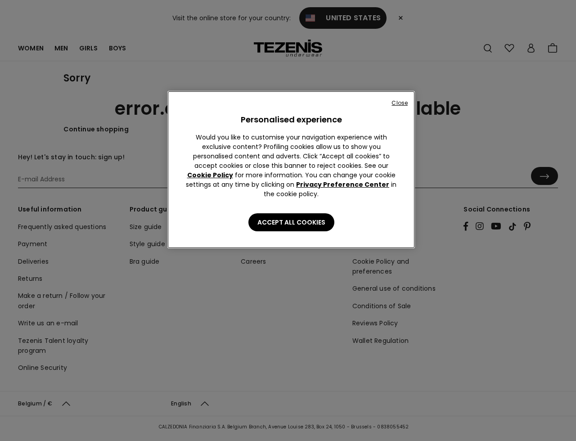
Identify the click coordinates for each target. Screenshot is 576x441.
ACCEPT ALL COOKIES (291, 222)
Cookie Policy (210, 175)
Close (400, 103)
